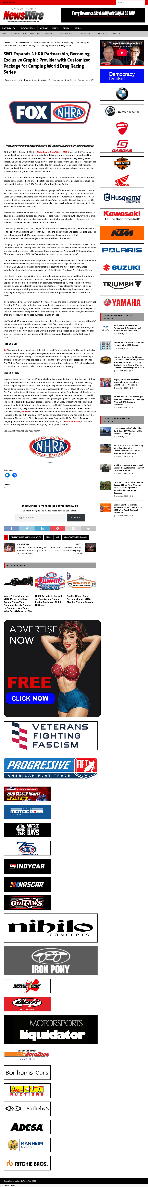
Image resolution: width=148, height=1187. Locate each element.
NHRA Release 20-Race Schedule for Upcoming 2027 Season (129, 343)
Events (55, 28)
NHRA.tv (25, 411)
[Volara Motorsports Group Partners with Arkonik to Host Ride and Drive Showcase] (105, 328)
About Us (101, 34)
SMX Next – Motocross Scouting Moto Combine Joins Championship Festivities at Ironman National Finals (128, 449)
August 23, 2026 (122, 408)
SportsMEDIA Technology (75, 537)
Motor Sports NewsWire (36, 80)
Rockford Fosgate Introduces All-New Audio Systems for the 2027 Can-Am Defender (129, 468)
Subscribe (76, 517)
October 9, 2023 (14, 80)
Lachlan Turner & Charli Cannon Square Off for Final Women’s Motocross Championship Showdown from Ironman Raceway (128, 487)
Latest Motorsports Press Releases (117, 317)
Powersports (27, 28)
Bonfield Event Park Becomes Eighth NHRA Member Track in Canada (80, 599)
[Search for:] (130, 2)
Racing (66, 28)
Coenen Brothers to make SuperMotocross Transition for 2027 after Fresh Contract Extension (128, 508)
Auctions (44, 28)
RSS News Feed (87, 34)
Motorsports (8, 28)
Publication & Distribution (41, 34)
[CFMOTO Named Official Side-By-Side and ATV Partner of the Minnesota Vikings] (105, 431)
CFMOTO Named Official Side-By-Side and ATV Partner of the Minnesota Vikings (128, 431)
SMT (65, 152)
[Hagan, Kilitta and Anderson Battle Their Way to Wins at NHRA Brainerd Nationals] (105, 382)
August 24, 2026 (122, 388)
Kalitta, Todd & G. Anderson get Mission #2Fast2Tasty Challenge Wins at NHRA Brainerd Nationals (129, 400)
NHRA (66, 80)
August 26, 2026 (122, 496)
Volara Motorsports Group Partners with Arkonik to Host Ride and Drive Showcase (127, 328)
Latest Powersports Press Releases (117, 420)
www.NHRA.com (72, 421)
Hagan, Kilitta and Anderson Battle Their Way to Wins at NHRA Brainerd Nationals (126, 382)
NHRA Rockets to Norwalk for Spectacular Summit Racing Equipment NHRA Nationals (48, 600)
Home (4, 34)
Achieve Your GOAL (18, 34)
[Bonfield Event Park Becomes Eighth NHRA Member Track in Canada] (81, 582)
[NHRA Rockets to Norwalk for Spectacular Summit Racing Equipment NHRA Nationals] (50, 582)
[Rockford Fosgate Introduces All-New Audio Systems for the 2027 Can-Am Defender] (105, 468)
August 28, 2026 (122, 334)
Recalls (78, 28)
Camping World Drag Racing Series (26, 537)
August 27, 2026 (121, 371)
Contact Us (115, 34)
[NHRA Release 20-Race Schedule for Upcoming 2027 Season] (105, 345)
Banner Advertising (67, 34)
